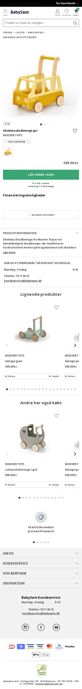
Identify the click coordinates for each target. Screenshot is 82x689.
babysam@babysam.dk (48, 683)
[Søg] (75, 23)
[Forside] (20, 12)
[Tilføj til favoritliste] (75, 131)
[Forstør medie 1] (41, 81)
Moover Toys (12, 135)
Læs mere (9, 252)
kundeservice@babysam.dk (23, 281)
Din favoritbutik (65, 3)
